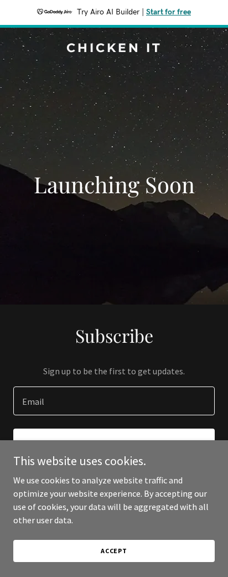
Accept (114, 551)
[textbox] (114, 401)
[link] (114, 48)
